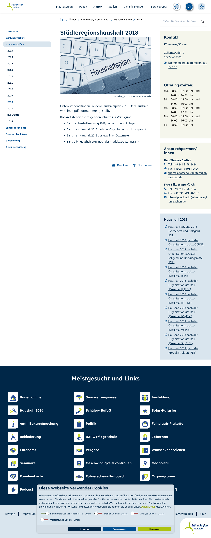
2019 (10, 95)
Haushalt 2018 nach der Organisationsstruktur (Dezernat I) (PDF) (182, 271)
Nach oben (145, 165)
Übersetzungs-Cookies (61, 519)
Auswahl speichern (119, 529)
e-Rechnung (13, 140)
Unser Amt (12, 31)
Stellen (112, 6)
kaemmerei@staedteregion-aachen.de (187, 65)
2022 (10, 76)
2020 (10, 89)
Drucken (122, 165)
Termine (10, 514)
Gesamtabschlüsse (16, 134)
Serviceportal (159, 6)
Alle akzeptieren (154, 529)
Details (88, 513)
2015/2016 (13, 114)
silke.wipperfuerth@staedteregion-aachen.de (187, 199)
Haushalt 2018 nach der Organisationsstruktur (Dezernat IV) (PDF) (182, 312)
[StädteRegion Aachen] (14, 6)
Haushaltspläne (123, 19)
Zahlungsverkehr (15, 37)
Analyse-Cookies (148, 513)
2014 (10, 121)
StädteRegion (64, 6)
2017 (10, 108)
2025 (10, 57)
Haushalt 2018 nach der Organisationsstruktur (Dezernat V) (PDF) (182, 325)
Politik (83, 6)
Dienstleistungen (133, 6)
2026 (10, 50)
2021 (10, 82)
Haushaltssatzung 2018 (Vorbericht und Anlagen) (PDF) (184, 231)
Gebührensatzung (16, 147)
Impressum (29, 514)
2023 (10, 69)
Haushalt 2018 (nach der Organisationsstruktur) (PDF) (186, 242)
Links (203, 514)
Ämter (97, 6)
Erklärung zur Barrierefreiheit (175, 514)
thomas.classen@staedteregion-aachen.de (187, 175)
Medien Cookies (112, 513)
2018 (10, 102)
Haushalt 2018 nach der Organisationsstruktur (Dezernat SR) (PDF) (182, 339)
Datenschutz (148, 506)
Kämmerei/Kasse (175, 44)
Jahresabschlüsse (16, 127)
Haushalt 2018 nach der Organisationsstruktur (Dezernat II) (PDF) (182, 285)
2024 (10, 63)
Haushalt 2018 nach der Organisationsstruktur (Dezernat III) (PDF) (182, 298)
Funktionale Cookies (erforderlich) (66, 513)
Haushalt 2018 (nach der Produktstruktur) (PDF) (183, 350)
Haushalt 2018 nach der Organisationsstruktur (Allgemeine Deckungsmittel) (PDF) (186, 255)
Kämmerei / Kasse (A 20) (95, 19)
